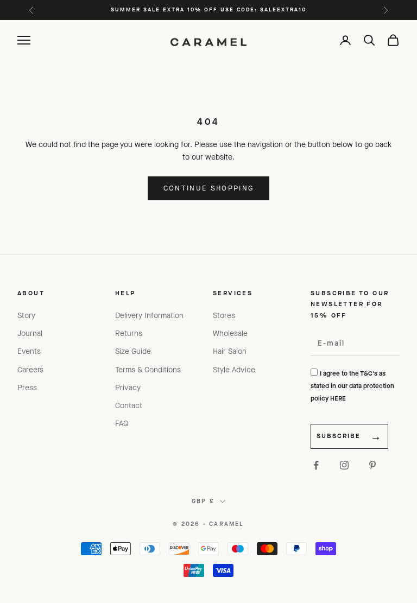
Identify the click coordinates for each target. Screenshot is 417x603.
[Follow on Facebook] (316, 465)
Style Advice (234, 370)
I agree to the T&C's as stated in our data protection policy (352, 386)
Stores (224, 315)
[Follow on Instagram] (344, 465)
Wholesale (230, 333)
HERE (338, 398)
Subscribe (339, 435)
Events (29, 351)
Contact (128, 406)
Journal (29, 333)
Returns (128, 333)
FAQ (122, 423)
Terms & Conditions (148, 370)
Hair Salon (230, 351)
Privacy (128, 388)
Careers (30, 370)
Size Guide (133, 351)
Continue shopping (208, 188)
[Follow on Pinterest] (372, 465)
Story (26, 315)
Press (27, 388)
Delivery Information (149, 315)
